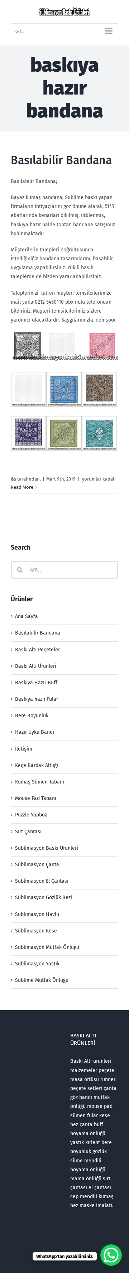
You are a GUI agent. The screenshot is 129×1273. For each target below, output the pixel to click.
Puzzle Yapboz (31, 815)
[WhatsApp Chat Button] (111, 1255)
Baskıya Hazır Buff (36, 683)
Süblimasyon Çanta (37, 865)
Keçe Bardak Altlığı (36, 765)
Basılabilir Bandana (61, 160)
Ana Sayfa (26, 616)
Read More (22, 487)
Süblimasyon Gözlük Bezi (43, 898)
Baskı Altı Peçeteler (37, 650)
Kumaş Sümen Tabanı (39, 782)
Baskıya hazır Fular (36, 699)
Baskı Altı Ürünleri (35, 666)
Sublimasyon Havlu (37, 914)
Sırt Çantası (28, 832)
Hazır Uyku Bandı (34, 732)
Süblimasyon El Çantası (41, 881)
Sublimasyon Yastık (37, 964)
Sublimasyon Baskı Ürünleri (46, 848)
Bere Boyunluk (31, 716)
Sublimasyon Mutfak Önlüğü (47, 947)
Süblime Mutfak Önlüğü (41, 980)
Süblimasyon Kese (36, 931)
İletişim (23, 749)
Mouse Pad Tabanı (35, 798)
